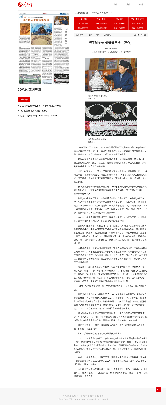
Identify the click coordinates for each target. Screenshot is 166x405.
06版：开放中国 (101, 23)
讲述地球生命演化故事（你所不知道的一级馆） (41, 106)
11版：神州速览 (119, 28)
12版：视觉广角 (137, 28)
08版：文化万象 (137, 23)
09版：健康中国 (83, 28)
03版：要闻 (119, 19)
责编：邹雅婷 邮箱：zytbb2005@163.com (38, 115)
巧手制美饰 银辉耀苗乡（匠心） (34, 111)
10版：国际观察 (101, 28)
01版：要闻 (83, 19)
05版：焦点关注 (83, 23)
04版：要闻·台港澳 (137, 19)
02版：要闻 (101, 19)
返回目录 (79, 35)
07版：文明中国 (119, 23)
